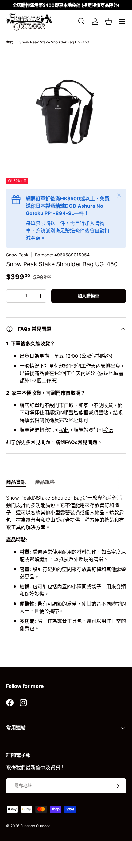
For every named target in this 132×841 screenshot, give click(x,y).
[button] (108, 21)
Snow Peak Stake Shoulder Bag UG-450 (54, 42)
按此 (64, 430)
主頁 (10, 42)
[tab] (16, 481)
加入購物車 (88, 295)
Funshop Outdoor (34, 825)
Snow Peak (17, 254)
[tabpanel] (66, 565)
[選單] (122, 21)
